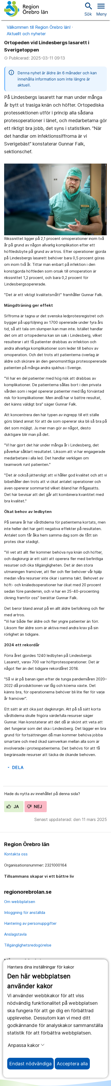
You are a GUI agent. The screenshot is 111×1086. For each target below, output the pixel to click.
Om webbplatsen (19, 901)
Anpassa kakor (23, 1045)
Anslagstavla (15, 934)
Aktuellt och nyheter (26, 33)
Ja (15, 806)
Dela (15, 767)
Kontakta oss (16, 854)
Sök (88, 9)
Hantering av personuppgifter (30, 923)
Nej (37, 806)
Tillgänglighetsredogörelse (27, 945)
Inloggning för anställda (24, 912)
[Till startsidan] (26, 9)
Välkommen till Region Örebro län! (38, 27)
